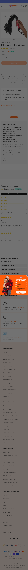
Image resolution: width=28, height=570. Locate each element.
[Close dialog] (27, 276)
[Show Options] (25, 286)
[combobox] (20, 286)
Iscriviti (21, 292)
